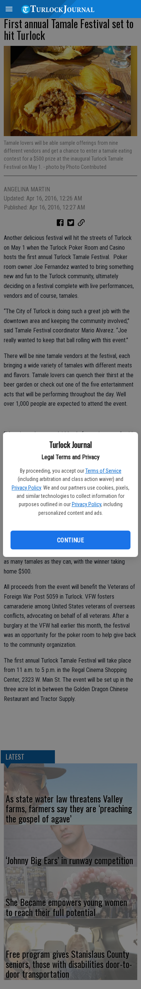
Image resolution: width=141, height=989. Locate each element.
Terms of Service (103, 471)
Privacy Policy (26, 488)
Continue (70, 540)
